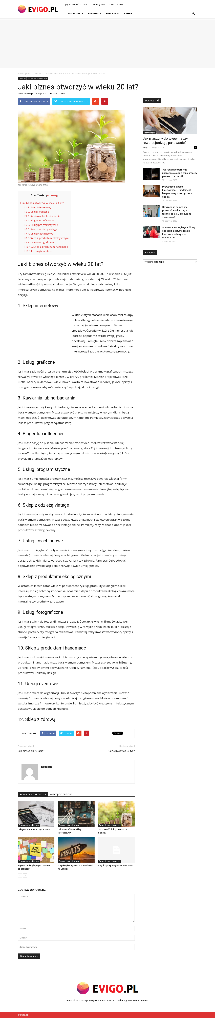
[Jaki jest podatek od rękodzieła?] (36, 814)
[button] (193, 13)
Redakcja (28, 93)
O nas (111, 4)
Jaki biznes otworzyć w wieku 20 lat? (42, 203)
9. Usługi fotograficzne (39, 242)
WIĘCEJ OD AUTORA (61, 794)
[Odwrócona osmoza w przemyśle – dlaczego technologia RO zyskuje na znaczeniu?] (151, 211)
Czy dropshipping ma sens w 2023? (115, 865)
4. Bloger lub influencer (39, 220)
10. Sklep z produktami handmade (46, 246)
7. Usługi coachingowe (38, 233)
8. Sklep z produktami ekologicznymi (46, 238)
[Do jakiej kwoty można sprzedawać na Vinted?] (76, 850)
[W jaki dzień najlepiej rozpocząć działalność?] (36, 850)
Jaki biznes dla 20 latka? (31, 750)
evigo (145, 147)
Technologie (149, 133)
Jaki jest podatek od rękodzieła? (34, 829)
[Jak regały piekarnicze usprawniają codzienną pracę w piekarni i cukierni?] (151, 174)
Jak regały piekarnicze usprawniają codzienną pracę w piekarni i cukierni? (179, 173)
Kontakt (120, 4)
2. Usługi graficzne (36, 211)
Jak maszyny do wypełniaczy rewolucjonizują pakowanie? (165, 140)
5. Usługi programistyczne (41, 224)
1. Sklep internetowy (37, 207)
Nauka (128, 13)
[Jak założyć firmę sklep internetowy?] (76, 814)
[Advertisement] (107, 43)
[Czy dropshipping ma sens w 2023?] (116, 850)
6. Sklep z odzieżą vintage (40, 229)
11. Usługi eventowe (38, 251)
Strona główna (99, 4)
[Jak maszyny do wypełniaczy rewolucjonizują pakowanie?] (170, 120)
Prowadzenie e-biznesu (37, 78)
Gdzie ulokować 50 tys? (122, 750)
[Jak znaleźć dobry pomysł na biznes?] (116, 814)
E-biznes (93, 13)
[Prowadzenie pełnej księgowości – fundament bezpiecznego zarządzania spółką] (151, 191)
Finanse (111, 13)
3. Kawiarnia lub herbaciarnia (42, 216)
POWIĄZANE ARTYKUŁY (33, 794)
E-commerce (75, 13)
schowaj (52, 195)
